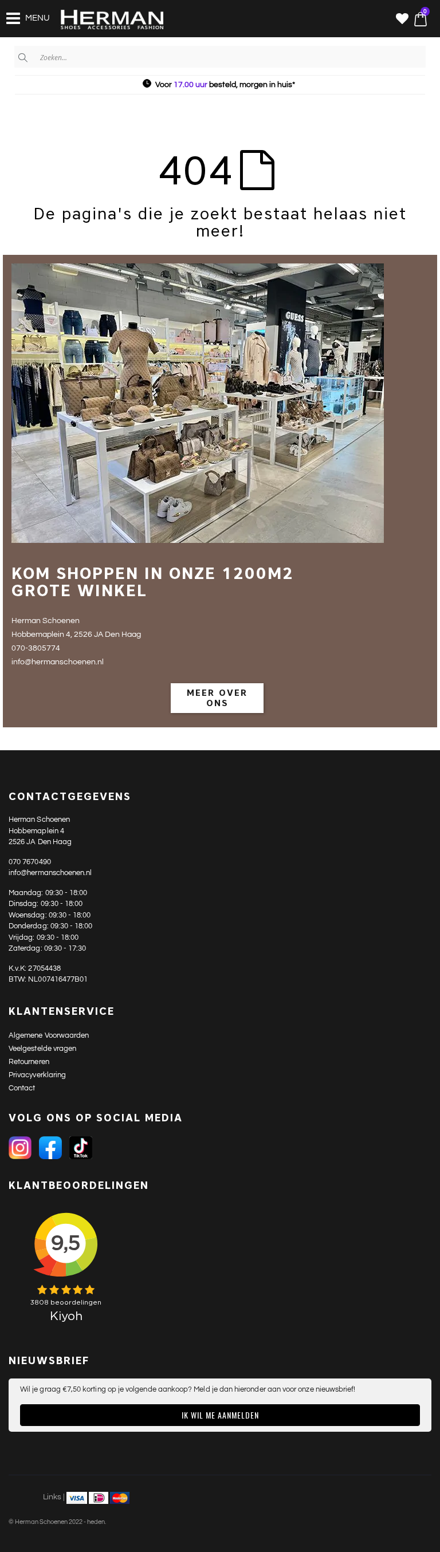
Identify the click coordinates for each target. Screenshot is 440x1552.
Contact (22, 1088)
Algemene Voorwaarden (49, 1035)
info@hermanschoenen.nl (50, 873)
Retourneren (29, 1062)
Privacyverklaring (37, 1075)
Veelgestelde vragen (42, 1049)
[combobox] (220, 57)
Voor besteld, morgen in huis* (225, 85)
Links (52, 1497)
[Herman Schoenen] (105, 20)
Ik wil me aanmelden (220, 1415)
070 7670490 (30, 862)
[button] (402, 20)
